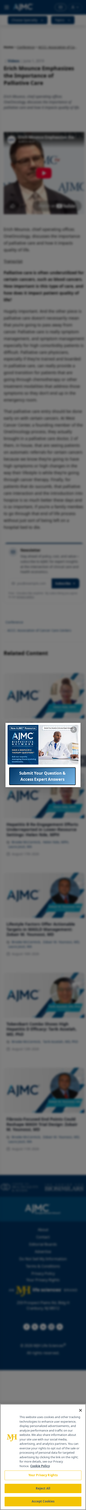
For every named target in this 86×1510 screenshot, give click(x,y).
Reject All (43, 1488)
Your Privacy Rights (43, 1475)
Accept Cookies (43, 1501)
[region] (43, 1457)
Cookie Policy (40, 1466)
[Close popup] (73, 729)
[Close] (80, 1410)
